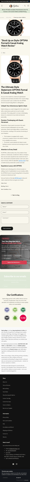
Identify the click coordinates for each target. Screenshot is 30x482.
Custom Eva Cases (7, 401)
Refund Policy (6, 388)
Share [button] (4, 52)
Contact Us (5, 433)
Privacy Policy (6, 417)
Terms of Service (6, 385)
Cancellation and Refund (8, 427)
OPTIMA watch (18, 178)
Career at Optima (6, 405)
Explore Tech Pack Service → (14, 262)
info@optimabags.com (14, 448)
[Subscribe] (25, 286)
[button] (1, 5)
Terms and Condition (7, 420)
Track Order (5, 391)
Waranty (4, 437)
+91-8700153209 (12, 450)
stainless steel (22, 160)
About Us (5, 382)
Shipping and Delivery (7, 430)
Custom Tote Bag (6, 398)
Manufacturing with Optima (9, 395)
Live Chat (8, 452)
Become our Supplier (7, 408)
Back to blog (16, 195)
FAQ (4, 424)
